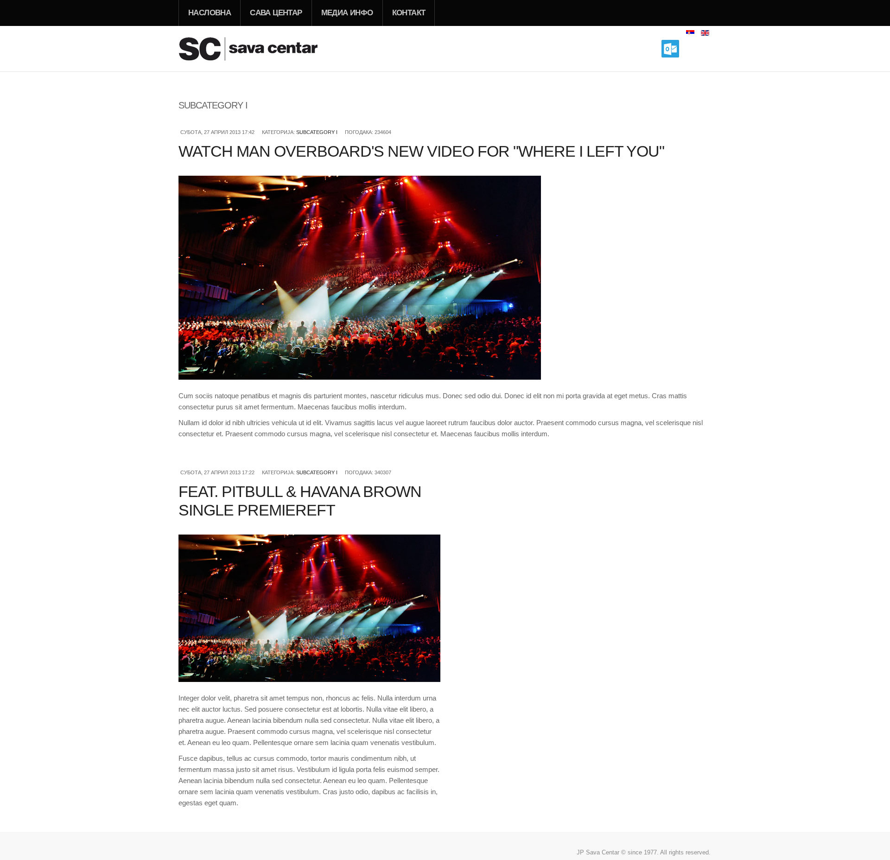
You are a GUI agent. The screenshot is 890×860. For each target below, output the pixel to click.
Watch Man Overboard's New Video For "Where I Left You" (421, 151)
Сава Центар (276, 12)
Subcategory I (316, 132)
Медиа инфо (347, 12)
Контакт (409, 12)
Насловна (209, 12)
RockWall (259, 48)
